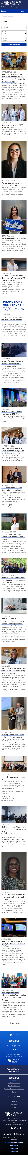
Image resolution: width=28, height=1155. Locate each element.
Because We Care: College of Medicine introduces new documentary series (12, 363)
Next (12, 1023)
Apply (2, 7)
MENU (23, 11)
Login (14, 1092)
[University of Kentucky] (13, 1134)
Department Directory (14, 1086)
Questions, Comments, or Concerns (14, 1089)
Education (14, 1101)
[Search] (25, 3)
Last (17, 1023)
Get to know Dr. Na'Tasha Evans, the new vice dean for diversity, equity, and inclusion (13, 670)
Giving (15, 7)
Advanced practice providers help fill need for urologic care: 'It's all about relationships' (12, 450)
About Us (10, 16)
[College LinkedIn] (20, 1128)
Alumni (20, 7)
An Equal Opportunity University (14, 1142)
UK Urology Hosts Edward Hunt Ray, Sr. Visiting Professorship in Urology (13, 829)
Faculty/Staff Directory (14, 1083)
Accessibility (14, 1151)
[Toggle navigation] (2, 2)
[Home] (12, 2)
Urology (5, 16)
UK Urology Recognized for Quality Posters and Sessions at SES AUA (13, 943)
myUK (25, 7)
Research (14, 1104)
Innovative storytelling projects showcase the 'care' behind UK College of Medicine (13, 277)
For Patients (8, 7)
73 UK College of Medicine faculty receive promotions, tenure (11, 319)
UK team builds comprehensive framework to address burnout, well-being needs (13, 580)
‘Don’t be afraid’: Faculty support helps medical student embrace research (13, 536)
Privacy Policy (14, 1148)
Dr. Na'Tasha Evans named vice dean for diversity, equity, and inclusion (13, 897)
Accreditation (14, 1145)
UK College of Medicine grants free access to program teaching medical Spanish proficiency (13, 621)
